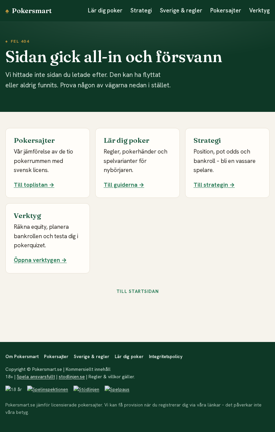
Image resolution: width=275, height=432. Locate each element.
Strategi (141, 10)
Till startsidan (137, 291)
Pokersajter (225, 10)
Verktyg (259, 10)
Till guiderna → (124, 184)
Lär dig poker (105, 10)
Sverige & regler (181, 10)
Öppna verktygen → (40, 260)
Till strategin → (214, 184)
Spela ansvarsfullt (36, 377)
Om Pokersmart (22, 356)
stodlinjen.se (72, 377)
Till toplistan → (34, 184)
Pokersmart (28, 10)
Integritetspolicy (165, 356)
